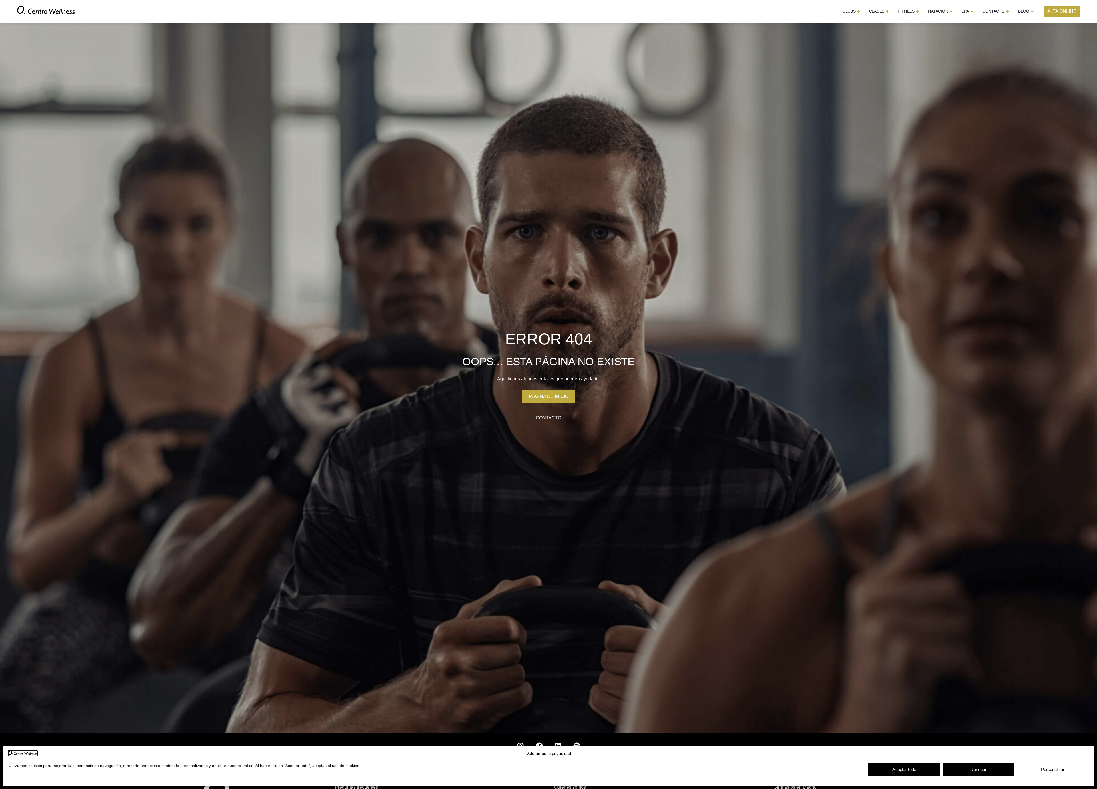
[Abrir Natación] (951, 11)
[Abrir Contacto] (1007, 11)
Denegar (978, 769)
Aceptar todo (904, 769)
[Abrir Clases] (887, 11)
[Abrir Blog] (1032, 11)
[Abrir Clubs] (858, 11)
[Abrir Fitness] (917, 11)
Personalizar (1052, 769)
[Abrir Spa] (971, 11)
